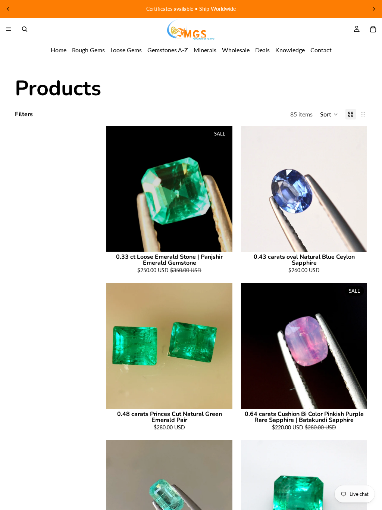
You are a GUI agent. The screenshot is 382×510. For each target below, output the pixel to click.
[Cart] (373, 29)
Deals (262, 49)
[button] (329, 114)
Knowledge (290, 49)
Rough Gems (88, 49)
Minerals (205, 49)
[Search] (24, 29)
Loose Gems (126, 49)
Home (58, 49)
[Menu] (8, 29)
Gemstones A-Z (167, 49)
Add (227, 240)
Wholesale (236, 49)
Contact (321, 49)
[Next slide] (374, 9)
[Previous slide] (8, 9)
